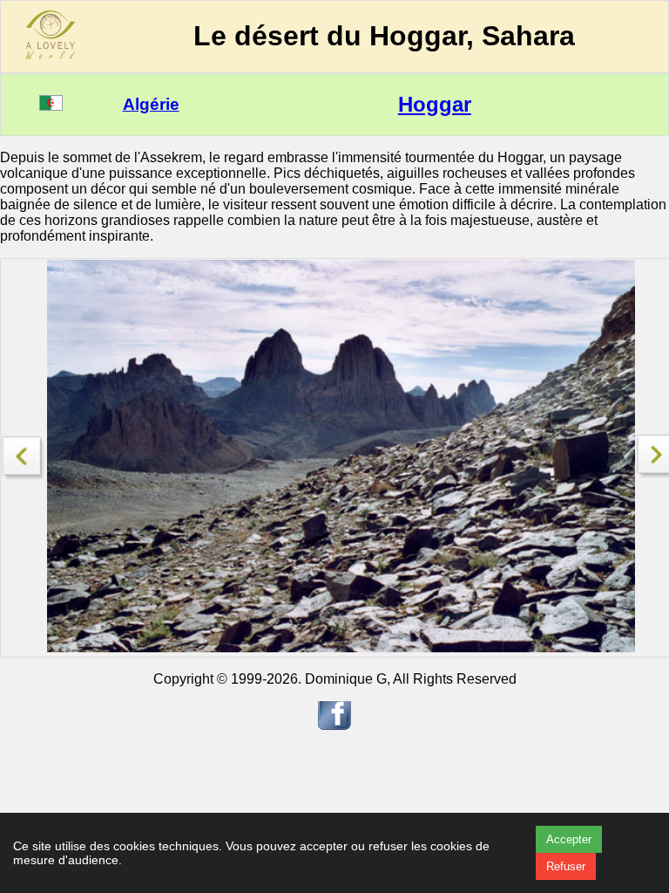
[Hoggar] (23, 453)
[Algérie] (51, 106)
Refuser (565, 866)
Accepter (568, 839)
